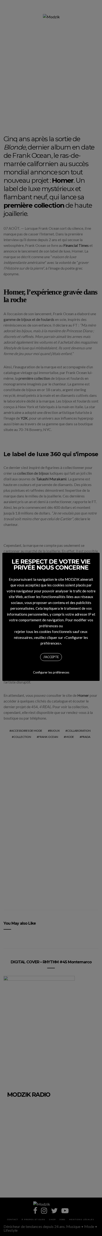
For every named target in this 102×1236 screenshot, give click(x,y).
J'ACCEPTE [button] (51, 657)
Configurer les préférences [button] (51, 672)
